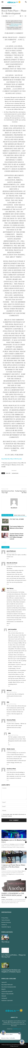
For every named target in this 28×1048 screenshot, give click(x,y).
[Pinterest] (9, 481)
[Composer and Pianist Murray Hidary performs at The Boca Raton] (14, 857)
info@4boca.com (17, 1029)
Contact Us (4, 924)
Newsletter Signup (6, 927)
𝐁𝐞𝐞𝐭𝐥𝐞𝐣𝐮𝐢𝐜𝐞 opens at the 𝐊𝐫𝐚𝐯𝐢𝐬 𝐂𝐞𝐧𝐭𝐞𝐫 (14, 840)
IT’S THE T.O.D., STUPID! (17, 519)
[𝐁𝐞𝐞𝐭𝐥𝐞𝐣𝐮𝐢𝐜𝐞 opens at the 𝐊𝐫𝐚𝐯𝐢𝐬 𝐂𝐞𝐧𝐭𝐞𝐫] (14, 832)
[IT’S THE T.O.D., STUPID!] (5, 521)
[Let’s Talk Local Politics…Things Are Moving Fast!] (14, 950)
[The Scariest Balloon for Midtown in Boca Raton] (5, 528)
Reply (8, 558)
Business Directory (6, 922)
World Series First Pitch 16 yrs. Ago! (7, 491)
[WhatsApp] (13, 481)
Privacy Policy (4, 918)
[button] (2, 2)
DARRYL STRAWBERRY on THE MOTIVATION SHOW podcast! (12, 894)
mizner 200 (8, 473)
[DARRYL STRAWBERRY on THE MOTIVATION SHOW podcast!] (14, 885)
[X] (6, 481)
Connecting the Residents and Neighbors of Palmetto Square (11, 971)
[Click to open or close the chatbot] (22, 1042)
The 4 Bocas (5, 942)
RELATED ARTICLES (7, 515)
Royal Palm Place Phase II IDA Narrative (11, 458)
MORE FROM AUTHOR (19, 515)
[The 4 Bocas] (14, 937)
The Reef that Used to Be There (21, 491)
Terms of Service (5, 920)
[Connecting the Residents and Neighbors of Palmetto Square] (14, 965)
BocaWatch (5, 16)
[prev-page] (2, 543)
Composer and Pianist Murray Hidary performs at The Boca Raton (13, 866)
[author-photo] (14, 505)
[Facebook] (2, 481)
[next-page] (5, 543)
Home (2, 5)
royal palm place (15, 473)
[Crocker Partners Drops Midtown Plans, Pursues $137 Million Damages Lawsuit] (5, 535)
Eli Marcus (3, 842)
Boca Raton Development (10, 5)
